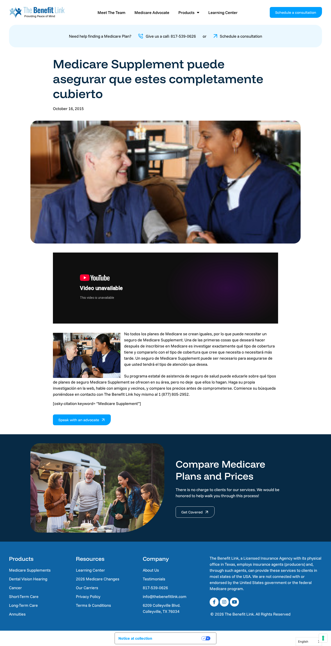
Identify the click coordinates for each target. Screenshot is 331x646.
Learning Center (223, 12)
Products (186, 12)
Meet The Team (111, 12)
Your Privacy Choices (180, 638)
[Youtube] (234, 602)
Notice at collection (135, 638)
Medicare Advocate (151, 12)
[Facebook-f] (214, 602)
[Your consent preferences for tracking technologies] (323, 638)
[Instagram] (224, 602)
